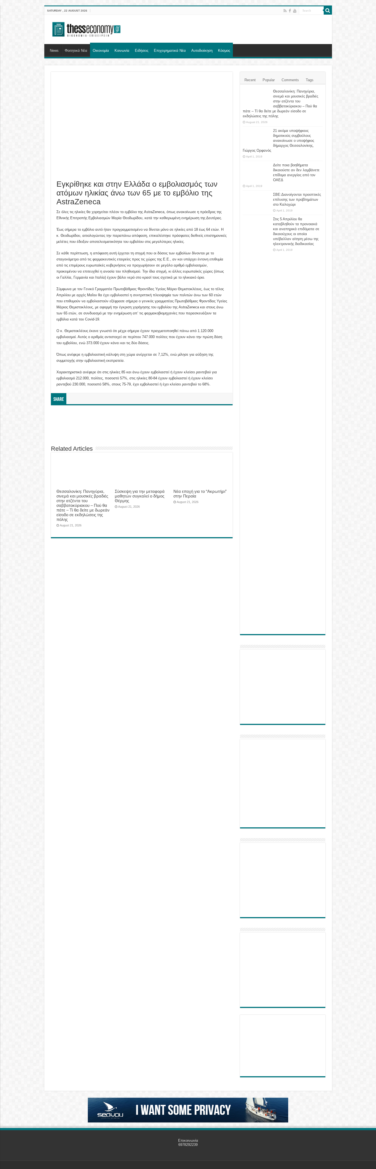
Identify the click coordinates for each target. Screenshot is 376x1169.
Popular (269, 80)
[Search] (328, 10)
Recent (250, 80)
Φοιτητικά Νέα (76, 50)
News (54, 50)
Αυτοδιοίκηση (201, 50)
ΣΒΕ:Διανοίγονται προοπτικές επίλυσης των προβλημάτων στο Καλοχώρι (297, 199)
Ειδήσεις (141, 50)
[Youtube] (295, 10)
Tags (310, 80)
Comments (290, 80)
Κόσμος (224, 50)
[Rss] (285, 10)
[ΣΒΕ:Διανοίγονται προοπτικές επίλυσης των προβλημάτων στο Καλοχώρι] (256, 200)
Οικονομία (101, 50)
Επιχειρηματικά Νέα (170, 50)
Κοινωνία (122, 50)
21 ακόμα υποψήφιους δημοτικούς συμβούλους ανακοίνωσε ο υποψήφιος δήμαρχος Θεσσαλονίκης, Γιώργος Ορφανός (278, 141)
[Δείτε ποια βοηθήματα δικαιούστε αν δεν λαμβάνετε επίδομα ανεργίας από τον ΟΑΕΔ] (256, 172)
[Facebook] (289, 10)
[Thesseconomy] (87, 28)
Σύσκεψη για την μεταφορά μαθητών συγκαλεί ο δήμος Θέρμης (140, 496)
